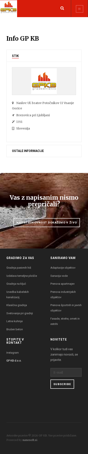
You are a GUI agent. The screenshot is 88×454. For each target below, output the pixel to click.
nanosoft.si (29, 440)
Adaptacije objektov (62, 267)
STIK (15, 56)
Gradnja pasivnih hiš (18, 267)
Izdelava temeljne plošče (21, 275)
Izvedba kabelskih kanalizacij (17, 294)
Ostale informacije (28, 151)
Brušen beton (14, 329)
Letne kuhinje (14, 321)
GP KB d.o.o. (14, 360)
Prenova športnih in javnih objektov (66, 308)
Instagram (12, 352)
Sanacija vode (59, 275)
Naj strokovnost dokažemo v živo (46, 222)
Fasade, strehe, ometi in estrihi (65, 321)
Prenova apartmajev (62, 283)
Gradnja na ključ (16, 283)
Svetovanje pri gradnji (19, 313)
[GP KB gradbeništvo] (8, 8)
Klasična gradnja (16, 305)
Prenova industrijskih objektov (63, 294)
